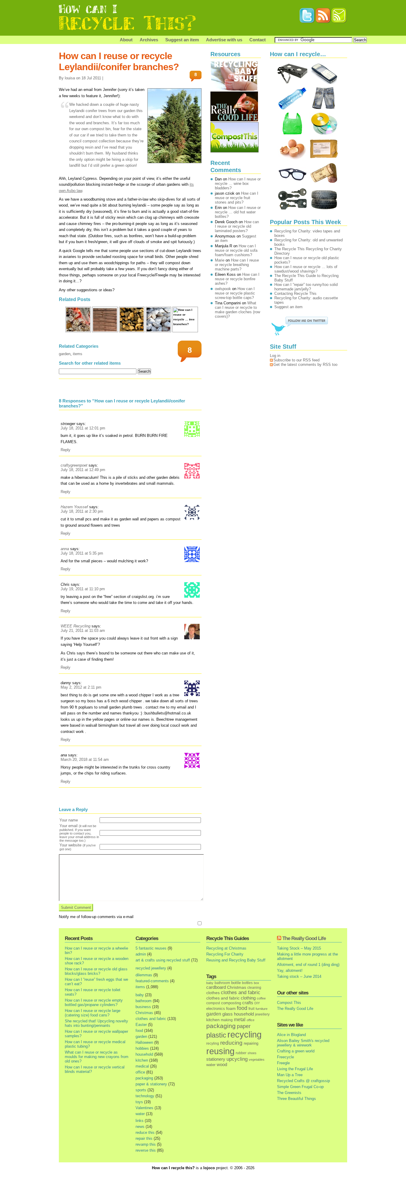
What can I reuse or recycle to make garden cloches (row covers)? (237, 310)
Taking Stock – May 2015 (299, 948)
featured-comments (152, 981)
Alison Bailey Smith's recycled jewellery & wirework (303, 1042)
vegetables (257, 1059)
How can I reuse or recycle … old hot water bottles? (238, 212)
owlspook (223, 289)
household (144, 1054)
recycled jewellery (151, 968)
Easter (141, 1024)
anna (65, 549)
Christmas (144, 1012)
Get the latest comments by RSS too (305, 364)
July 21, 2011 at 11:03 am (83, 630)
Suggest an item (182, 39)
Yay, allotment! (290, 970)
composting (231, 1003)
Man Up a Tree (290, 1075)
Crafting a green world (295, 1051)
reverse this (146, 1150)
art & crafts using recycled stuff (163, 960)
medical (142, 1066)
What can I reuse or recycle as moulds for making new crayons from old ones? (96, 1056)
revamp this (146, 1144)
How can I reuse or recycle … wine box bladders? (238, 183)
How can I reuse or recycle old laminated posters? (237, 226)
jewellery (262, 1014)
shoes (252, 1053)
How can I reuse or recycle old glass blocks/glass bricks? (96, 971)
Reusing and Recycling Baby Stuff (235, 960)
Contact (257, 39)
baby (140, 995)
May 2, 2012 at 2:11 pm (81, 687)
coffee (261, 998)
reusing (220, 1051)
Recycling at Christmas (226, 948)
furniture (261, 1008)
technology (145, 1096)
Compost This (289, 1002)
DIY (257, 1003)
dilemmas (144, 975)
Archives (149, 39)
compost (213, 1003)
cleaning (254, 987)
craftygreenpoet (74, 465)
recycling (244, 1034)
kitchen (142, 1060)
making (227, 1020)
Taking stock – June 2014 (299, 976)
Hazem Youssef (74, 507)
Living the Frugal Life (295, 1069)
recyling (212, 1043)
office (140, 1072)
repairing (251, 1043)
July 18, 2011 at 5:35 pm (82, 553)
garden (64, 354)
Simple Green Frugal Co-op (300, 1086)
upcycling (237, 1059)
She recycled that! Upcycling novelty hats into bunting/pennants (96, 1023)
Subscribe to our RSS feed (296, 360)
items (77, 354)
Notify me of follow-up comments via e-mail (96, 916)
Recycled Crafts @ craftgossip (303, 1081)
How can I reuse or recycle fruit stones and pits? (236, 197)
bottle (236, 982)
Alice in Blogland (291, 1034)
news (140, 1126)
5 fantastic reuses (151, 948)
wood (222, 1064)
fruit (251, 1008)
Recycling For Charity (224, 954)
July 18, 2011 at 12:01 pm (83, 428)
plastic (216, 1035)
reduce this (145, 1132)
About (126, 39)
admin (141, 954)
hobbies (142, 1048)
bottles (247, 983)
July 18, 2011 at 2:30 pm (82, 511)
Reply (65, 450)
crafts (247, 1002)
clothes (213, 993)
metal (240, 1019)
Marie (219, 260)
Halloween (144, 1042)
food (139, 1030)
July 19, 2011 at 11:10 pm (83, 589)
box (256, 983)
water (140, 1114)
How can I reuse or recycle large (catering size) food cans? (92, 1012)
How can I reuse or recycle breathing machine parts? (237, 264)
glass (227, 1014)
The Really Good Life (304, 938)
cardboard (216, 987)
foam (231, 1008)
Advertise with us (224, 39)
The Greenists (289, 1092)
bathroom (144, 1001)
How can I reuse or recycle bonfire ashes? (237, 279)
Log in (275, 355)
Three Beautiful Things (296, 1098)
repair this (144, 1138)
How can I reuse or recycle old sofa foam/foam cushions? (236, 250)
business (143, 1007)
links (140, 1120)
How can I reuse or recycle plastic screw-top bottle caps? (235, 293)
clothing (248, 998)
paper (244, 1026)
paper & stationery (151, 1084)
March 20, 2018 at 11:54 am (85, 759)
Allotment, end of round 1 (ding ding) (308, 964)
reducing (231, 1043)
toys (139, 1102)
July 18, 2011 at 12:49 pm (83, 469)
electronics (215, 1009)
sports (141, 1090)
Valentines (144, 1108)
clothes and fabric (151, 1018)
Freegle (283, 1063)
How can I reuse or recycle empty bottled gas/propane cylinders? (94, 1002)
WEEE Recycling (75, 626)
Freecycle (285, 1057)
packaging (144, 1078)
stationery (215, 1059)
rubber (241, 1053)
